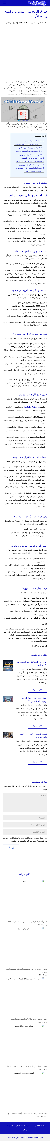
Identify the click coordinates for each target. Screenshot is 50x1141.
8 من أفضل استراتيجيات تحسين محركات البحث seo (27, 922)
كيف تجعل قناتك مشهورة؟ (34, 171)
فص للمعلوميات (35, 23)
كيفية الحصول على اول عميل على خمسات (33, 735)
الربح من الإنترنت (10, 23)
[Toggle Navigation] (4, 3)
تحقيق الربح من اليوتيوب (34, 141)
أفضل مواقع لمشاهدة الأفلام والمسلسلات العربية (29, 1019)
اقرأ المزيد (37, 690)
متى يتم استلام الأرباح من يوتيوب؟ (31, 165)
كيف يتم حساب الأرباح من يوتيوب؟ (31, 155)
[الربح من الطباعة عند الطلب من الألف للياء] (8, 665)
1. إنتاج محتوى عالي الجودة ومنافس (28, 144)
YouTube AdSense (32, 407)
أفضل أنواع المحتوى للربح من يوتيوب (30, 168)
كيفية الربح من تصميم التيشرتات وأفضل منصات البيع (27, 1113)
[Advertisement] (25, 54)
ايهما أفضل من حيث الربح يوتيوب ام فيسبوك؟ (34, 699)
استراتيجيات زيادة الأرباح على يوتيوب (30, 161)
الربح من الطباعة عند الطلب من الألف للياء (31, 663)
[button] (46, 1123)
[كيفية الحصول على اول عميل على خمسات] (8, 735)
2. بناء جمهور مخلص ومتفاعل (30, 148)
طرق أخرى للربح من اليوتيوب (32, 158)
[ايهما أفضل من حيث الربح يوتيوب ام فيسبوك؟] (8, 699)
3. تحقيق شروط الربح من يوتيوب (29, 151)
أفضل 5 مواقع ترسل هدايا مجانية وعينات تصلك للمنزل (27, 1066)
